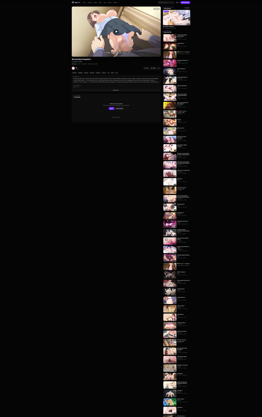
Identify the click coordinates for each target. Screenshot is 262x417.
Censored (74, 72)
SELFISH (178, 290)
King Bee (178, 232)
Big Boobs (80, 72)
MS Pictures (179, 332)
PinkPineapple (179, 78)
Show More (115, 90)
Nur (163, 28)
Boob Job (92, 72)
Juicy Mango (179, 324)
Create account (185, 2)
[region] (116, 32)
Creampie (98, 72)
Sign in (177, 2)
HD (108, 72)
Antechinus (179, 37)
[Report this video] (159, 68)
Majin (178, 44)
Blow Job (86, 72)
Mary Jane (179, 156)
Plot (116, 72)
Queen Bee (179, 281)
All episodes (187, 7)
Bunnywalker (179, 105)
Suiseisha (179, 61)
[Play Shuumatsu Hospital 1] (116, 31)
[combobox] (166, 2)
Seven (178, 96)
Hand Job (104, 72)
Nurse (112, 72)
